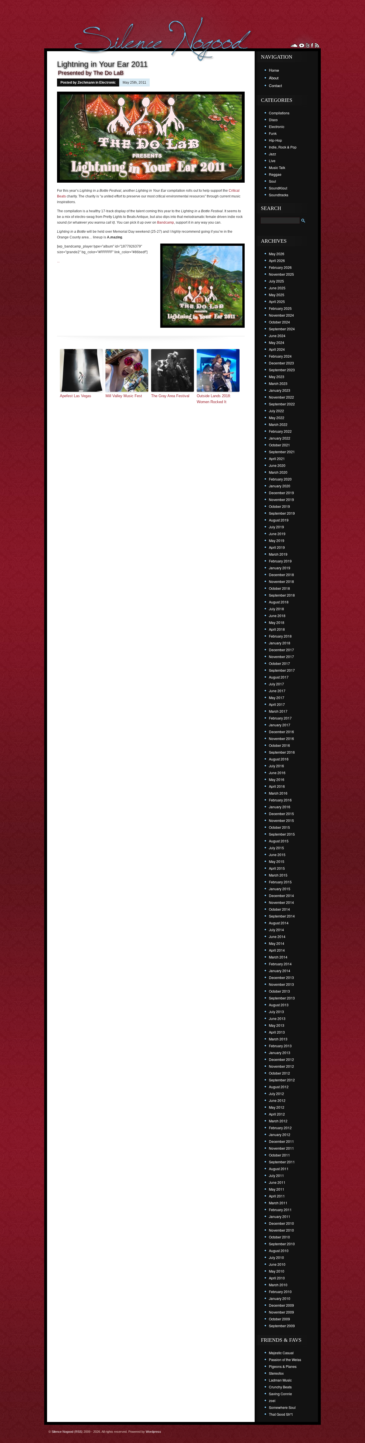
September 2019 (282, 513)
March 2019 (278, 554)
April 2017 (277, 704)
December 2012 (281, 1059)
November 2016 (281, 738)
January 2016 (279, 806)
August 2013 (279, 1004)
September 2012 (282, 1079)
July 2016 (276, 765)
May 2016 (276, 779)
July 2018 (276, 608)
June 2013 (277, 1018)
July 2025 (276, 281)
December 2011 (281, 1141)
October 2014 (279, 909)
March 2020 (278, 472)
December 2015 (281, 813)
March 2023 (278, 383)
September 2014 (282, 916)
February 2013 (280, 1045)
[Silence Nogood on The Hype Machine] (301, 45)
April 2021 (277, 458)
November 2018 (281, 581)
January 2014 (279, 970)
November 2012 (281, 1066)
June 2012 (277, 1100)
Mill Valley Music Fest (124, 396)
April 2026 (277, 260)
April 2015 (277, 868)
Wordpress (153, 1431)
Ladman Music (280, 1380)
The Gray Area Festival (170, 396)
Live (272, 160)
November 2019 (281, 499)
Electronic (107, 82)
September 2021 (282, 451)
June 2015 (277, 854)
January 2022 (279, 438)
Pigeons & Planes (283, 1366)
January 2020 (279, 485)
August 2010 (279, 1250)
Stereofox (276, 1373)
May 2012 (276, 1107)
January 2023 (279, 390)
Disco (273, 119)
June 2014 (277, 936)
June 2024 (277, 335)
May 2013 (276, 1025)
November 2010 (281, 1230)
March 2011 (278, 1202)
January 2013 (279, 1052)
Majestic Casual (281, 1352)
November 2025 (281, 274)
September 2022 (282, 403)
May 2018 (276, 622)
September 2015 (282, 834)
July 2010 (276, 1257)
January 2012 (279, 1134)
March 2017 (278, 711)
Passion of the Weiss (285, 1359)
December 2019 (281, 492)
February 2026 (280, 267)
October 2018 (279, 588)
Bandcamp (165, 222)
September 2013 (282, 997)
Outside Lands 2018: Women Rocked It (214, 399)
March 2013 (278, 1038)
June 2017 (277, 690)
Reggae (275, 174)
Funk (273, 133)
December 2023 (281, 362)
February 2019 (280, 560)
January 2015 (279, 888)
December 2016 (281, 731)
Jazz (272, 153)
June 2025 (277, 287)
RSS (78, 1431)
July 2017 (276, 683)
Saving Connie (280, 1393)
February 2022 (280, 431)
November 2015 (281, 820)
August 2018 (279, 601)
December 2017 (281, 649)
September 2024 (282, 328)
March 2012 (278, 1120)
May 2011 (276, 1189)
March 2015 (278, 875)
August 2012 (279, 1086)
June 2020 (277, 465)
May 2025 (276, 294)
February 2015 (280, 881)
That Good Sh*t (281, 1414)
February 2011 (280, 1209)
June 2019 (277, 533)
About (274, 78)
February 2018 (280, 636)
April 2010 (277, 1277)
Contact (275, 85)
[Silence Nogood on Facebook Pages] (312, 45)
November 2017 (281, 656)
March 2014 (278, 957)
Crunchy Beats (280, 1386)
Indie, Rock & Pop (283, 147)
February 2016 (280, 799)
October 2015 (279, 827)
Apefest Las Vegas (75, 396)
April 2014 (277, 950)
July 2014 (276, 929)
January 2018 (279, 642)
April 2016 (277, 786)
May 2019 (276, 540)
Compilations (279, 112)
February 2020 (280, 479)
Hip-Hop (275, 140)
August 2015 (279, 840)
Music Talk (277, 167)
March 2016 (278, 793)
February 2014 (280, 963)
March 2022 (278, 424)
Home (274, 70)
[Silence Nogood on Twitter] (308, 45)
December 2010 (281, 1223)
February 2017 (280, 718)
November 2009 (281, 1312)
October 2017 (279, 663)
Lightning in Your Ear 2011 (102, 64)
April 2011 (277, 1195)
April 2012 (277, 1114)
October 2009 (279, 1318)
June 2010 (277, 1264)
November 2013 (281, 984)
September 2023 (282, 369)
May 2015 (276, 861)
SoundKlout (278, 187)
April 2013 (277, 1032)
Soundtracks (278, 194)
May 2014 (276, 943)
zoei (272, 1400)
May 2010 (276, 1271)
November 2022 (281, 397)
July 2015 (276, 847)
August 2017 (279, 677)
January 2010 (279, 1298)
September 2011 (282, 1161)
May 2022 (276, 417)
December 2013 (281, 977)
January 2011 (279, 1216)
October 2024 (279, 321)
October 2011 (279, 1155)
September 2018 (282, 595)
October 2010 (279, 1236)
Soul (272, 181)
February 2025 (280, 308)
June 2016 (277, 772)
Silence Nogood (62, 1431)
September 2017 (282, 670)
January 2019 (279, 567)
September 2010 (282, 1243)
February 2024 (280, 356)
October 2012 (279, 1073)
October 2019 (279, 506)
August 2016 (279, 758)
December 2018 (281, 574)
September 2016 (282, 752)
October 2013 (279, 991)
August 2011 (279, 1168)
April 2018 (277, 629)
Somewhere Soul (282, 1407)
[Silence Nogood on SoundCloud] (294, 45)
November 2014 (281, 902)
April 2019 (277, 547)
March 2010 (278, 1284)
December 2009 (281, 1305)
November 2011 (281, 1148)
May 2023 (276, 376)
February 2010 (280, 1291)
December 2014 (281, 895)
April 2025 (277, 301)
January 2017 (279, 724)
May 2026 (276, 253)
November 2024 (281, 315)
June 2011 (277, 1182)
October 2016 (279, 745)
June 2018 (277, 615)
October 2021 (279, 444)
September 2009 (282, 1325)
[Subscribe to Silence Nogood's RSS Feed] (317, 45)
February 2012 (280, 1127)
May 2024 (276, 342)
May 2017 (276, 697)
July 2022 (276, 410)
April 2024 (277, 349)
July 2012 (276, 1093)
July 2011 (276, 1175)
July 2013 (276, 1011)
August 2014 (279, 922)
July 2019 (276, 526)
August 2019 (279, 520)
